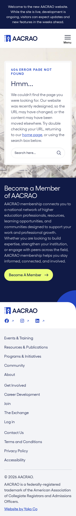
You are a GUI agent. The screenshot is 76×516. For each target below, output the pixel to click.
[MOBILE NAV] (67, 38)
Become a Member (25, 275)
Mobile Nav (67, 38)
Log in (9, 422)
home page (32, 134)
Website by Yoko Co (20, 509)
